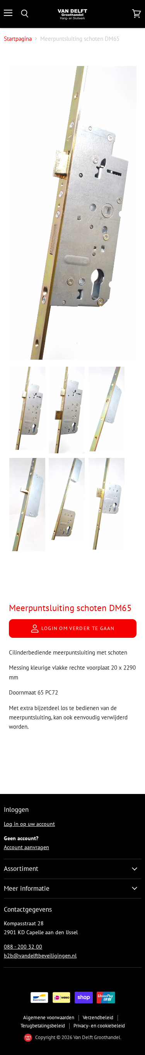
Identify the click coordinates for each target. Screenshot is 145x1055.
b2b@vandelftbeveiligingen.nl (40, 955)
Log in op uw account (29, 823)
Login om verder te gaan (77, 628)
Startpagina (18, 38)
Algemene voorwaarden (48, 1017)
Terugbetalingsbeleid (42, 1025)
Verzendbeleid (98, 1017)
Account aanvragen (26, 847)
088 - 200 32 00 (23, 946)
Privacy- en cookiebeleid (99, 1025)
